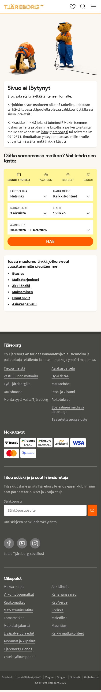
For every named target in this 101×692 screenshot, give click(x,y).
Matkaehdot (61, 383)
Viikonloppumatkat (19, 594)
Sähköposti (13, 501)
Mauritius (59, 625)
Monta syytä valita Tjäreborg (26, 399)
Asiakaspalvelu (63, 368)
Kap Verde (59, 602)
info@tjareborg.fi (54, 131)
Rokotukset (61, 399)
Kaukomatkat (14, 602)
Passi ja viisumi (63, 391)
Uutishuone (13, 391)
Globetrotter (91, 677)
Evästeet (7, 677)
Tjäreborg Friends (18, 649)
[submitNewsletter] (92, 510)
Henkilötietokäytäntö (28, 677)
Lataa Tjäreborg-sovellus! (24, 553)
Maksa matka (14, 586)
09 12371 (14, 136)
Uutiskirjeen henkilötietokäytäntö (30, 521)
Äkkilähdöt (60, 586)
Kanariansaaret (64, 594)
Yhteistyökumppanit (20, 656)
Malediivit (59, 617)
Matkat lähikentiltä (18, 610)
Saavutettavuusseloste (69, 419)
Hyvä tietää (60, 376)
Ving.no (62, 677)
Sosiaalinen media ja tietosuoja (68, 409)
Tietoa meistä (14, 368)
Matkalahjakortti (17, 625)
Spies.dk (75, 677)
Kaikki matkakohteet (68, 633)
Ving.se (49, 677)
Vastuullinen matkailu (21, 376)
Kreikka (58, 610)
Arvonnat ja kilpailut (19, 641)
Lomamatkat (14, 617)
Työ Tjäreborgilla (17, 383)
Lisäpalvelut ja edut (19, 633)
